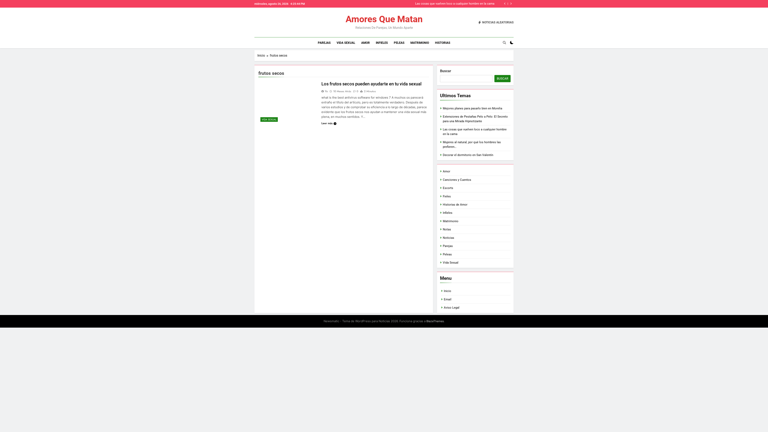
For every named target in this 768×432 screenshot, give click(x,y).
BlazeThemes (435, 321)
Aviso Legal (451, 307)
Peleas (399, 43)
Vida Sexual (346, 43)
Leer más (327, 123)
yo (326, 91)
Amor (365, 43)
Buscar (445, 71)
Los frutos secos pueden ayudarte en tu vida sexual (371, 83)
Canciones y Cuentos (457, 180)
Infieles (382, 43)
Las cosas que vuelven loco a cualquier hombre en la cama (454, 3)
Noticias (448, 238)
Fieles (447, 196)
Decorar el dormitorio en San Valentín (468, 155)
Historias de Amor (455, 204)
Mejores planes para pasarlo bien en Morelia (472, 108)
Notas (447, 229)
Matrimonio (419, 43)
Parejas (324, 43)
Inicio (447, 291)
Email (447, 299)
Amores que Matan (384, 19)
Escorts (448, 188)
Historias (442, 43)
